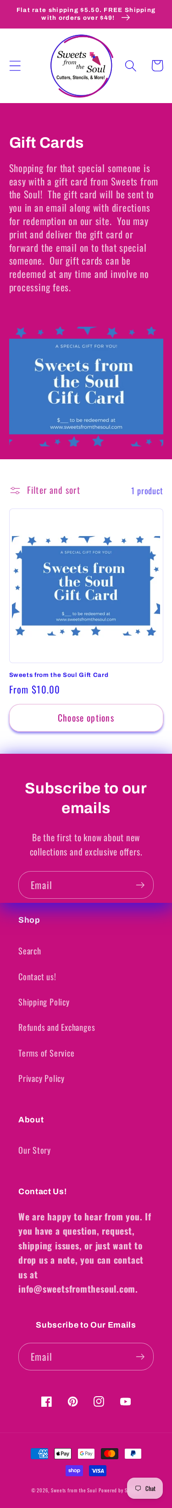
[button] (15, 65)
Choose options (86, 717)
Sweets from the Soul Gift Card (59, 674)
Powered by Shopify (120, 1490)
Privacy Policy (41, 1078)
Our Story (34, 1150)
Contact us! (37, 976)
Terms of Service (46, 1052)
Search (29, 950)
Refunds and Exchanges (56, 1027)
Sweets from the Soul (74, 1490)
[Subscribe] (140, 885)
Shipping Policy (44, 1001)
